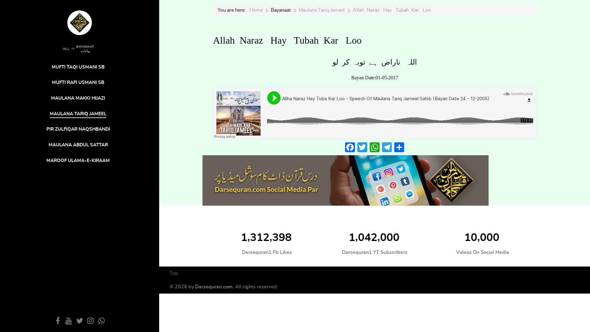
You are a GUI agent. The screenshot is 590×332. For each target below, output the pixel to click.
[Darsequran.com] (346, 179)
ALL (66, 48)
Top (174, 273)
